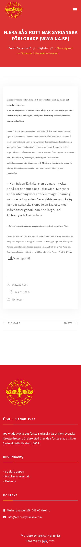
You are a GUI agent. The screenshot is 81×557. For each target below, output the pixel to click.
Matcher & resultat (16, 476)
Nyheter (17, 299)
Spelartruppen (14, 471)
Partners (9, 481)
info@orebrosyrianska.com (25, 517)
